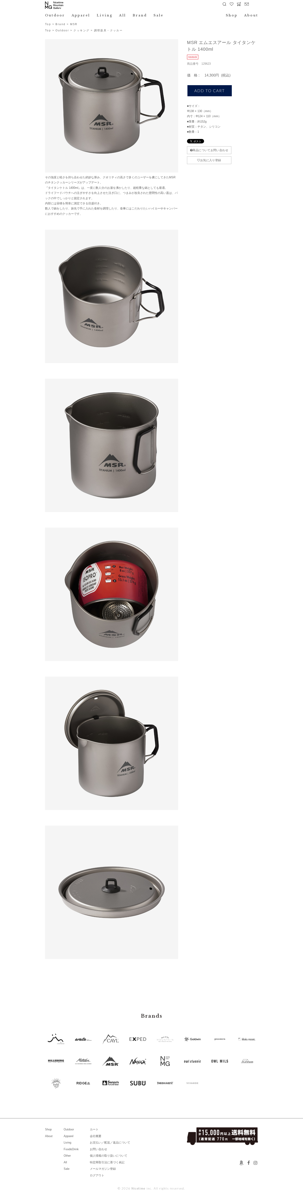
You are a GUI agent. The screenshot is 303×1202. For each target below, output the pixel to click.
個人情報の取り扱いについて (108, 1155)
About (251, 15)
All (122, 15)
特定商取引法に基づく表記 (107, 1162)
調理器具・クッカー (108, 30)
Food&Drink (71, 1149)
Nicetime (139, 1188)
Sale (158, 15)
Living (104, 15)
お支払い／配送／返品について (110, 1142)
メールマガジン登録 (103, 1168)
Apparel (81, 15)
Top (48, 24)
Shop (232, 15)
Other (67, 1155)
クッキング (81, 30)
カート (94, 1129)
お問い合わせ (98, 1149)
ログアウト (97, 1175)
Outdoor (55, 15)
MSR (74, 24)
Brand (140, 15)
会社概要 (95, 1136)
